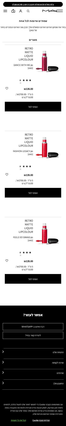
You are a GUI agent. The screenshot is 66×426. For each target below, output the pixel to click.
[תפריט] (5, 11)
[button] (5, 11)
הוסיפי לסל (33, 106)
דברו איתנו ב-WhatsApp (33, 326)
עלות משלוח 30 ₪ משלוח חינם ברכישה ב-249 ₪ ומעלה (33, 4)
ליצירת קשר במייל (33, 335)
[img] (47, 60)
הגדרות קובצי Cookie (41, 420)
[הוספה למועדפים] (7, 88)
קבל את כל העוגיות (18, 420)
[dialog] (18, 54)
